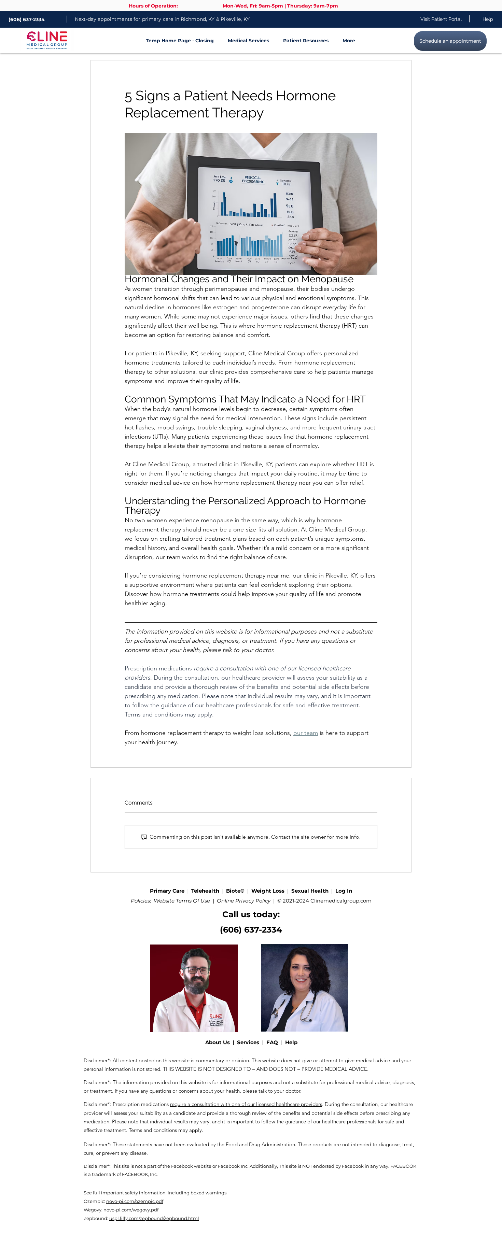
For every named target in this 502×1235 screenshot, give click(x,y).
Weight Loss (268, 891)
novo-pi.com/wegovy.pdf (130, 1209)
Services (249, 1042)
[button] (245, 41)
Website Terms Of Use (182, 900)
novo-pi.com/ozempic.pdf (134, 1201)
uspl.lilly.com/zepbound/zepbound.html (154, 1218)
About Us (219, 1042)
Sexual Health (310, 891)
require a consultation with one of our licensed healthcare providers (246, 1104)
